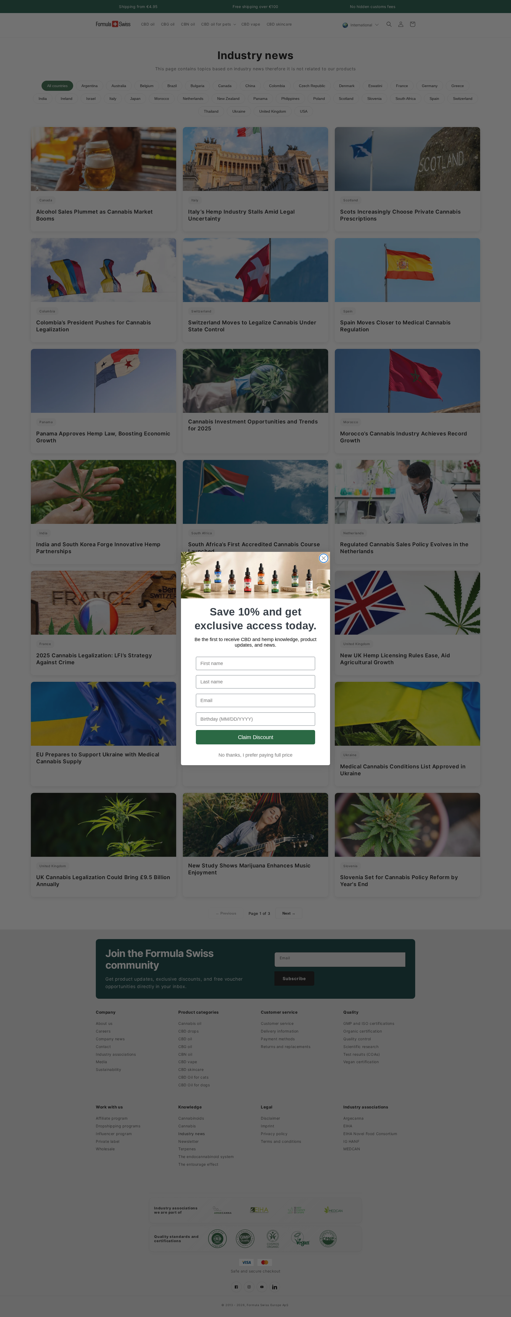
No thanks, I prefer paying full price (255, 755)
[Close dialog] (323, 558)
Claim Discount (255, 737)
